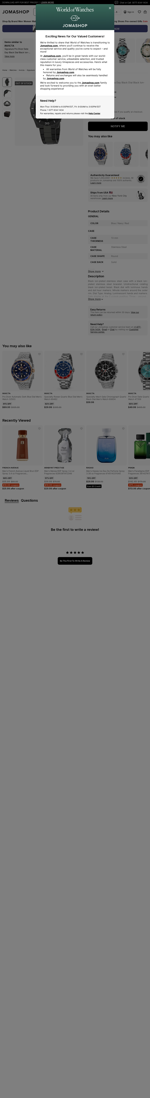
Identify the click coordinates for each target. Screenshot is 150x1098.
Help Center (94, 113)
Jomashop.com (49, 45)
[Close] (110, 8)
